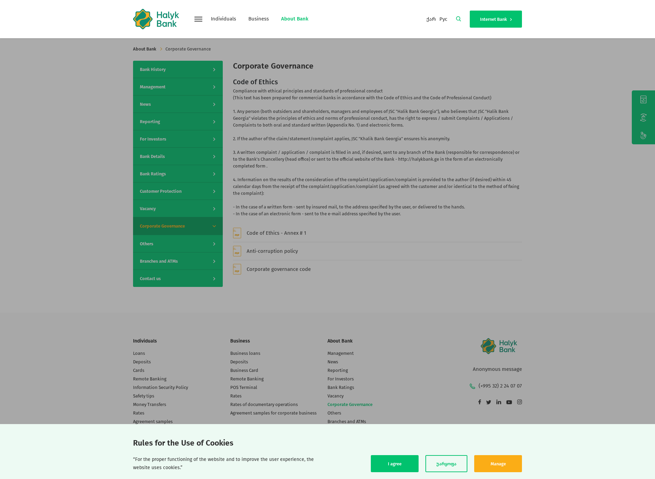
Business (258, 19)
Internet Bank (494, 19)
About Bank (294, 19)
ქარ (431, 19)
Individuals (223, 19)
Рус (443, 19)
